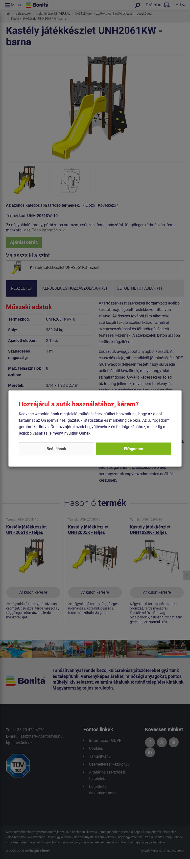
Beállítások (56, 448)
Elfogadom (133, 448)
